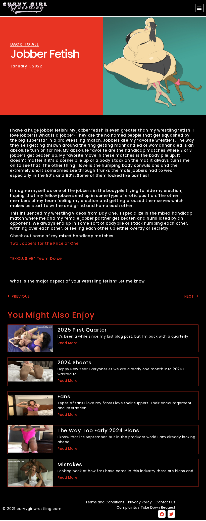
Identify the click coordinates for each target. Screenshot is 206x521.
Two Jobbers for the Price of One (44, 243)
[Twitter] (171, 514)
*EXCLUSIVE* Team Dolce (36, 258)
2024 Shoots (74, 362)
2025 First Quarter (82, 329)
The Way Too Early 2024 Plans (98, 430)
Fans (64, 396)
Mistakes (70, 464)
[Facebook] (162, 514)
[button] (199, 8)
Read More (67, 342)
